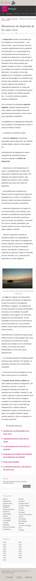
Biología (9, 14)
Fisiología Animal (24, 503)
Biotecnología (7, 514)
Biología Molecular (8, 509)
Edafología (6, 525)
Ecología (9, 19)
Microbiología (23, 521)
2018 (4, 555)
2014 (20, 544)
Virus (20, 527)
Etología (21, 499)
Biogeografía (7, 501)
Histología (22, 512)
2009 (20, 555)
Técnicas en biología (25, 525)
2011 (20, 551)
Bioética (5, 499)
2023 (4, 544)
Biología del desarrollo (6, 506)
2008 (20, 558)
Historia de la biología (25, 514)
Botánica (5, 516)
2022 (4, 546)
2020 (4, 551)
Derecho (17, 14)
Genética (21, 510)
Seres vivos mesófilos (11, 462)
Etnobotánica (7, 529)
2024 (4, 542)
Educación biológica (9, 527)
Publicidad (28, 577)
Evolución (14, 19)
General (21, 508)
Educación (25, 14)
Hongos (21, 516)
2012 (20, 549)
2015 (20, 542)
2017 (4, 558)
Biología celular (7, 503)
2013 (20, 546)
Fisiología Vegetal (24, 505)
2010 (20, 553)
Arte (3, 14)
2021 (4, 549)
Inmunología (22, 519)
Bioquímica (6, 511)
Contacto (19, 577)
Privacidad (10, 577)
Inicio (2, 19)
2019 (4, 553)
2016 (4, 560)
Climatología (7, 518)
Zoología (21, 530)
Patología (21, 523)
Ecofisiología (7, 520)
